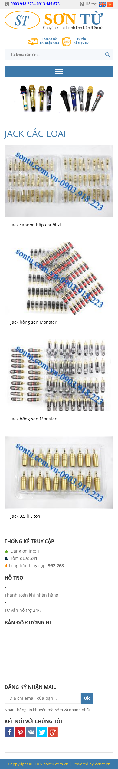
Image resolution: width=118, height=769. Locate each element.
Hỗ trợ (91, 3)
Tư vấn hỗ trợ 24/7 (23, 610)
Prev (11, 107)
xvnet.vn (102, 764)
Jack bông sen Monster (34, 322)
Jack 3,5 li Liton (25, 516)
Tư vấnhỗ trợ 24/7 (81, 41)
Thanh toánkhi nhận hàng (49, 41)
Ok (87, 698)
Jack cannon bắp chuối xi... (37, 225)
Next (107, 107)
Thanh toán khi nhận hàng (31, 595)
